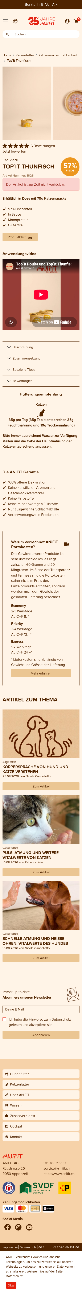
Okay (11, 1285)
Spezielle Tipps (24, 369)
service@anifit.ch (57, 1168)
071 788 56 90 (55, 1162)
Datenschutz (61, 1019)
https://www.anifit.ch (59, 1173)
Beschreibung (23, 347)
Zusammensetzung (27, 358)
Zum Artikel (41, 786)
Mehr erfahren (41, 673)
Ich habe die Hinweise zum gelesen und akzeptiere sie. (40, 1022)
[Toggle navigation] (6, 21)
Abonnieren (41, 1035)
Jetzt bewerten (14, 151)
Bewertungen (23, 380)
